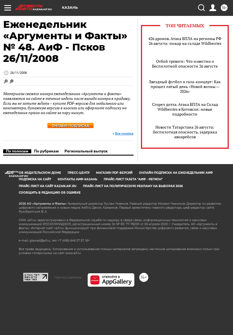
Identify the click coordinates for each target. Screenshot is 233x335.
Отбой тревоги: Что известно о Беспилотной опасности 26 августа (185, 63)
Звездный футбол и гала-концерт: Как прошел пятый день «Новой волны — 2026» (185, 86)
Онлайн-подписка (70, 125)
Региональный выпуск (86, 151)
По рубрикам (46, 151)
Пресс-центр (79, 173)
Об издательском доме (40, 173)
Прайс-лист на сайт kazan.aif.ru (47, 186)
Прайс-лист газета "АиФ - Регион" (133, 179)
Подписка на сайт (35, 179)
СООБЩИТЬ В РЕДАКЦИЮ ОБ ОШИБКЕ (50, 192)
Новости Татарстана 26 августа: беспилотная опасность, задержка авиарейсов (185, 132)
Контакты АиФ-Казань (77, 179)
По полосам (17, 151)
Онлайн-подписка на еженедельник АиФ (176, 173)
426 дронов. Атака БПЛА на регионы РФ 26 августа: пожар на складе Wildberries (184, 41)
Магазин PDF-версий (114, 173)
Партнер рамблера (67, 277)
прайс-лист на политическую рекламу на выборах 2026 (133, 186)
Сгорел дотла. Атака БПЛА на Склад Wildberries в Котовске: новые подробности (185, 109)
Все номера (124, 133)
